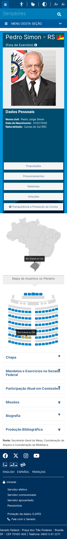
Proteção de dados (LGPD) (24, 513)
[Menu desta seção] (6, 23)
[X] (16, 456)
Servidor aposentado (20, 500)
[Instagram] (26, 456)
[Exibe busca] (59, 14)
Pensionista (14, 505)
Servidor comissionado (21, 494)
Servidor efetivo (17, 489)
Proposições (33, 165)
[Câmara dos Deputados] (5, 465)
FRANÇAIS (38, 471)
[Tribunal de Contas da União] (22, 465)
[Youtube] (35, 456)
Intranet (11, 482)
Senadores (14, 13)
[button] (21, 4)
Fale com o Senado (23, 519)
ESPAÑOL (23, 471)
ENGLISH (9, 471)
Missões (12, 402)
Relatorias (33, 186)
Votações (33, 196)
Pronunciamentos (33, 176)
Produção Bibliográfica (24, 429)
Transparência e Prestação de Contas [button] (34, 206)
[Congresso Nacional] (13, 465)
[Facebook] (7, 456)
